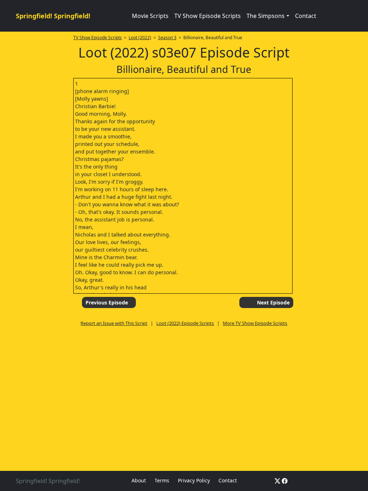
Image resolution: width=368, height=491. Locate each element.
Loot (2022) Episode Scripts (185, 323)
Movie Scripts (150, 16)
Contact (305, 16)
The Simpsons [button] (266, 16)
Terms (162, 480)
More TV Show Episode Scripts (255, 323)
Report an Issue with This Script (113, 323)
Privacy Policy (194, 480)
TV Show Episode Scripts (207, 16)
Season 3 (167, 38)
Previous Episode (107, 302)
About (139, 480)
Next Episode (273, 302)
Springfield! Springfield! (53, 16)
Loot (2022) (140, 38)
